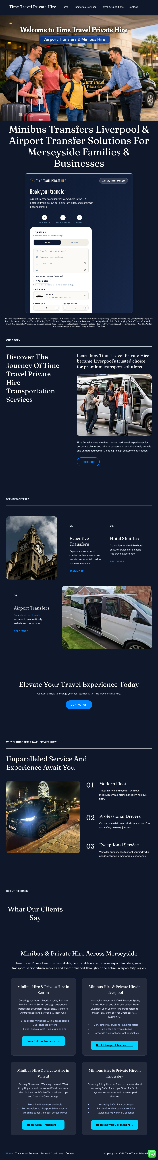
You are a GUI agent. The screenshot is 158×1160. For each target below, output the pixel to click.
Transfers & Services (84, 6)
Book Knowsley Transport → (114, 1124)
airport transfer (32, 615)
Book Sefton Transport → (43, 1041)
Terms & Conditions (112, 6)
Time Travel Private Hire (32, 6)
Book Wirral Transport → (43, 1124)
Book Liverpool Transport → (114, 1045)
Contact (133, 6)
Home (65, 6)
